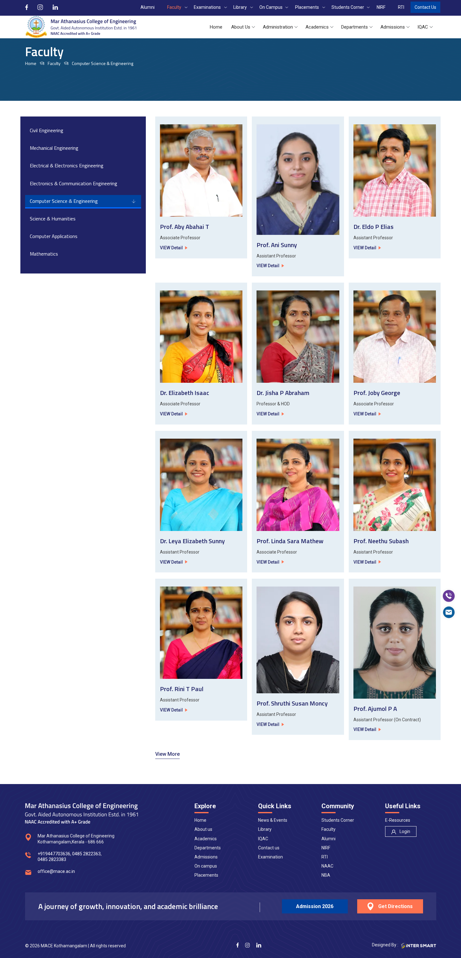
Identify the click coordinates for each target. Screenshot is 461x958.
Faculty (328, 829)
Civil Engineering (46, 130)
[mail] (449, 612)
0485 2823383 (52, 859)
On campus (205, 866)
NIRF (325, 847)
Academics (205, 838)
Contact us (268, 847)
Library (265, 829)
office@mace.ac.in (56, 871)
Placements (206, 875)
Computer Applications (53, 236)
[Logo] (80, 27)
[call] (449, 596)
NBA (325, 875)
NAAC (327, 866)
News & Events (272, 820)
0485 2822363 (86, 853)
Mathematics (44, 253)
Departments (207, 847)
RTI (324, 856)
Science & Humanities (53, 218)
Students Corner (337, 820)
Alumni (328, 838)
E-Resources (397, 820)
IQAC (263, 838)
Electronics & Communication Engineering (73, 183)
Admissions (206, 856)
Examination (270, 856)
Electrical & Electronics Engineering (66, 165)
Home (30, 63)
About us (203, 829)
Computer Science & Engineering (64, 201)
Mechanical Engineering (54, 148)
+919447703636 (54, 853)
